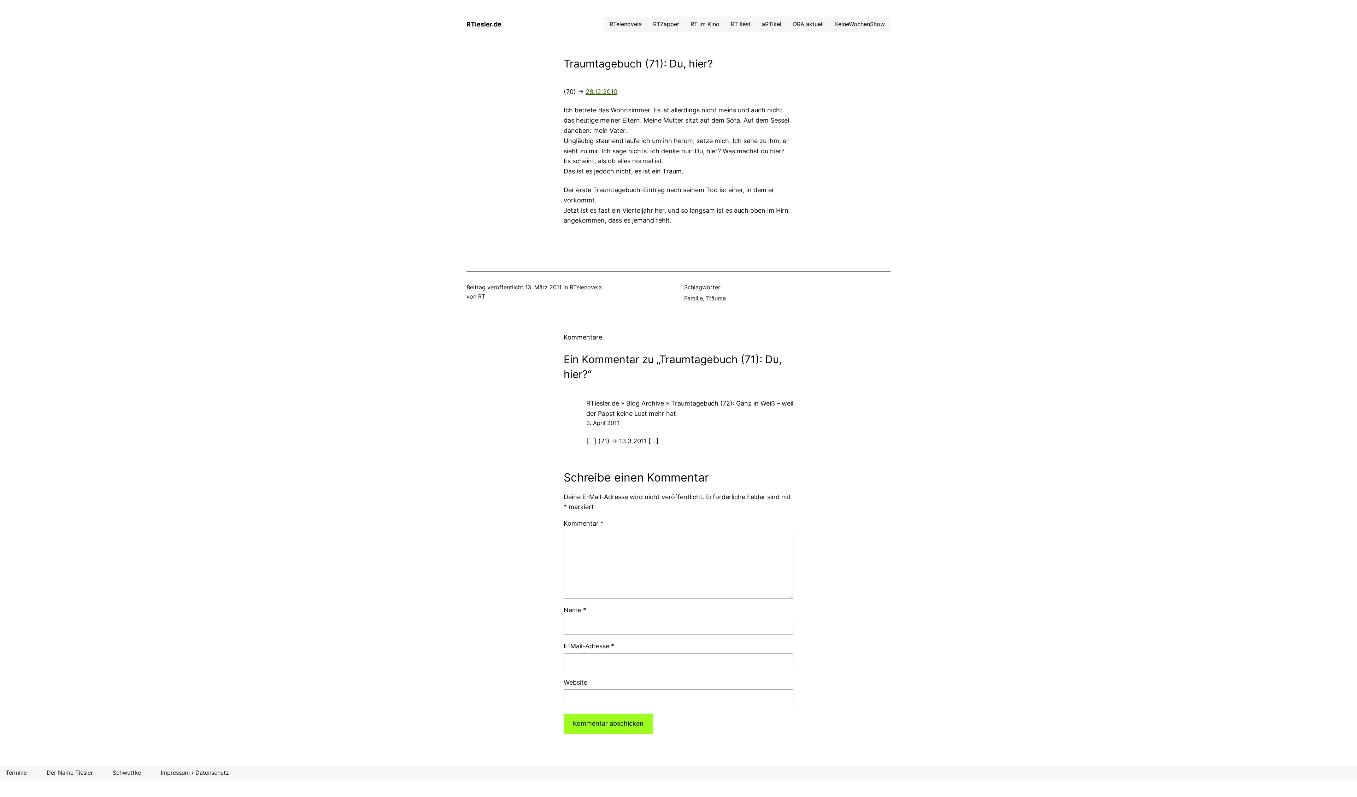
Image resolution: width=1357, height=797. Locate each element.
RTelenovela (586, 287)
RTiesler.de (483, 24)
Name (575, 610)
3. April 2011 (602, 422)
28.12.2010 (601, 91)
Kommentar (584, 523)
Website (575, 682)
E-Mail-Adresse (589, 646)
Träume (716, 298)
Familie (693, 298)
